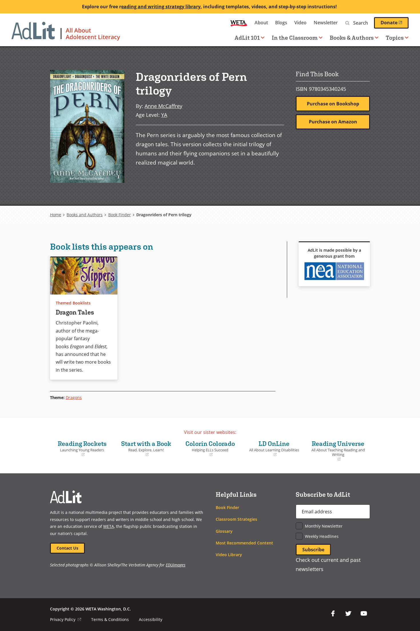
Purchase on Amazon (333, 122)
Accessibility (150, 619)
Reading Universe (337, 451)
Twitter (348, 613)
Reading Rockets (80, 448)
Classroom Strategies (236, 519)
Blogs (281, 22)
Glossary (224, 531)
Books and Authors (85, 214)
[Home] (65, 34)
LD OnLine (272, 448)
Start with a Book (144, 448)
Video (300, 22)
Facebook (333, 613)
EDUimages (175, 565)
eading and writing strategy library (161, 6)
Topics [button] (395, 37)
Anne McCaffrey (163, 105)
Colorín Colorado (208, 448)
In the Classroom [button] (295, 37)
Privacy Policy (65, 619)
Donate (395, 22)
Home (55, 214)
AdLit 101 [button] (247, 37)
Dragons (74, 397)
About (261, 22)
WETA (238, 22)
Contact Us (67, 548)
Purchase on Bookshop (333, 104)
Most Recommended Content (244, 543)
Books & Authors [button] (352, 37)
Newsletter (326, 22)
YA (164, 114)
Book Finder (119, 214)
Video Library (229, 554)
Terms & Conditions (110, 619)
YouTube (363, 613)
